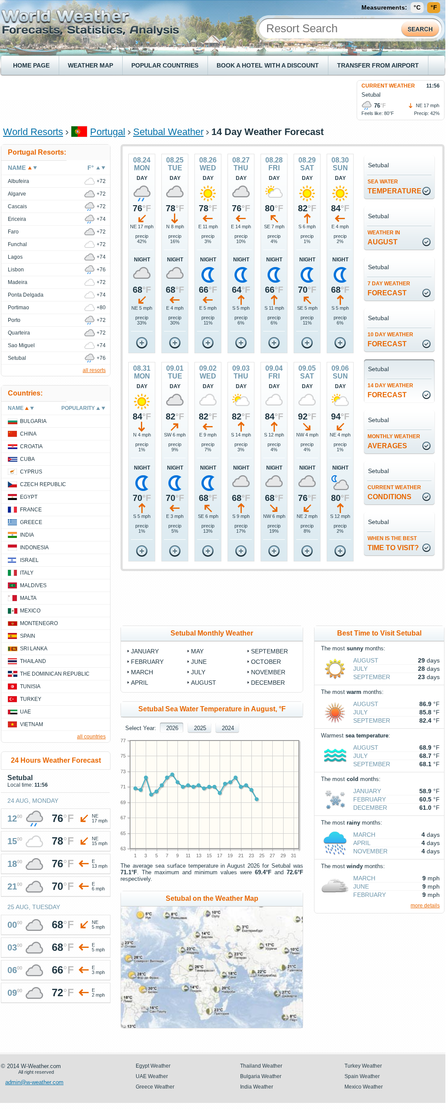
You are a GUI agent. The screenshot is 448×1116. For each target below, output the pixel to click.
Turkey (30, 699)
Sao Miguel (21, 345)
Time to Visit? (393, 543)
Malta (28, 598)
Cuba (27, 459)
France (31, 510)
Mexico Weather (363, 1087)
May (197, 651)
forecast (389, 289)
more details (425, 906)
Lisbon (16, 270)
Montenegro (39, 623)
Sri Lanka (33, 649)
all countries (91, 737)
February (147, 661)
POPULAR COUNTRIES (164, 65)
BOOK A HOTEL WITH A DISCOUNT (268, 65)
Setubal (17, 358)
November (268, 672)
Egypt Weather (153, 1066)
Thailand (33, 661)
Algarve (17, 194)
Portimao (18, 307)
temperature (394, 187)
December (268, 682)
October (266, 661)
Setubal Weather (168, 131)
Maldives (33, 585)
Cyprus (31, 472)
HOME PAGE (31, 65)
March (142, 672)
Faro (13, 232)
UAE (25, 712)
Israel (29, 560)
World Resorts (33, 131)
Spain (27, 636)
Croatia (31, 446)
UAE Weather (152, 1076)
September (269, 651)
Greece (31, 522)
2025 (200, 728)
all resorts (94, 370)
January (145, 651)
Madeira (17, 282)
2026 (172, 728)
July (198, 672)
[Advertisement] (161, 99)
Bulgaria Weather (260, 1076)
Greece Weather (155, 1087)
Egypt (28, 497)
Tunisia (30, 686)
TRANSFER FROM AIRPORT (378, 65)
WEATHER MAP (90, 65)
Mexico (30, 611)
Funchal (17, 244)
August (384, 238)
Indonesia (34, 547)
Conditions (394, 492)
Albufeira (18, 181)
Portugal (107, 131)
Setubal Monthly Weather (212, 633)
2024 (228, 728)
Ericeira (17, 219)
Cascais (17, 206)
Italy (26, 573)
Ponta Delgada (25, 295)
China (28, 434)
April (139, 682)
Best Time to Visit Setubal (379, 633)
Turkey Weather (363, 1066)
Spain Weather (362, 1076)
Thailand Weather (261, 1066)
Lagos (15, 257)
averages (394, 441)
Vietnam (31, 724)
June (199, 661)
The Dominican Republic (55, 674)
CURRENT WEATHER (388, 86)
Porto (14, 320)
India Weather (256, 1087)
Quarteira (19, 333)
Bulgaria (33, 421)
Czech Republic (43, 484)
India (27, 535)
